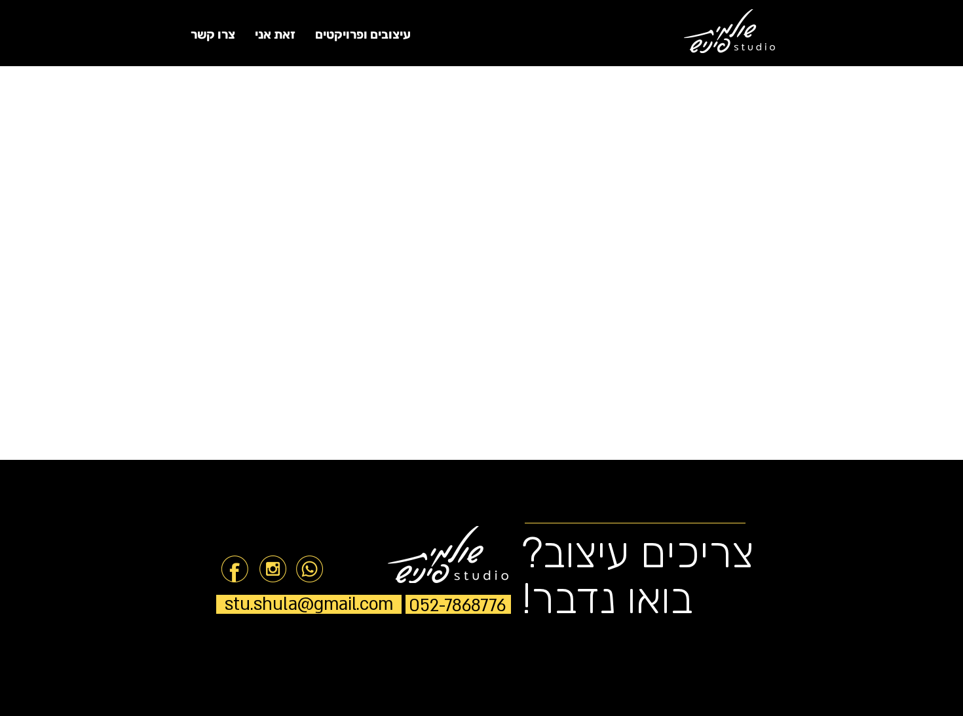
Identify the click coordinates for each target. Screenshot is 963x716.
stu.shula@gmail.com (309, 604)
